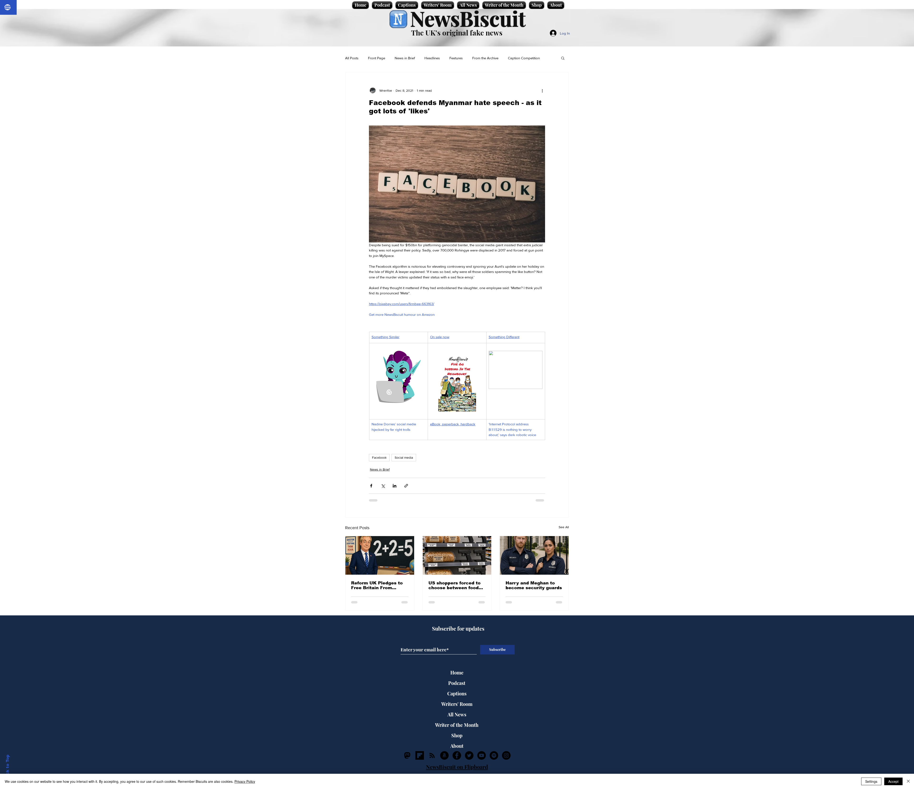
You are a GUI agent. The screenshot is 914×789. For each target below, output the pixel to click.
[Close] (908, 781)
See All (564, 527)
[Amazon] (444, 755)
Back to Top (7, 768)
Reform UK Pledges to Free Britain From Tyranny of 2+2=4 (377, 585)
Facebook (379, 457)
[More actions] (542, 90)
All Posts (351, 58)
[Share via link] (406, 485)
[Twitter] (469, 755)
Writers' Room (456, 704)
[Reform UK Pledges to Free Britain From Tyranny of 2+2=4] (379, 555)
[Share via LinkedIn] (394, 485)
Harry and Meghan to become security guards (534, 585)
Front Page (376, 58)
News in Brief (405, 58)
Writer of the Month (456, 725)
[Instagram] (506, 755)
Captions (457, 693)
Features (456, 58)
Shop (456, 735)
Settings (871, 781)
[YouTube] (481, 755)
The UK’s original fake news (456, 32)
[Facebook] (456, 755)
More (512, 58)
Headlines (432, 58)
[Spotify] (494, 755)
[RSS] (432, 755)
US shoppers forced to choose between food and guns (454, 585)
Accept (893, 781)
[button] (563, 58)
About (456, 746)
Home (456, 672)
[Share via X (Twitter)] (383, 485)
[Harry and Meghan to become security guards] (534, 555)
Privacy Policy (244, 781)
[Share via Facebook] (371, 485)
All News (456, 714)
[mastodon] (407, 755)
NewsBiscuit (468, 18)
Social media (404, 457)
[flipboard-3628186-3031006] (419, 755)
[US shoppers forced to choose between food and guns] (457, 555)
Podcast (456, 683)
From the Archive (485, 58)
